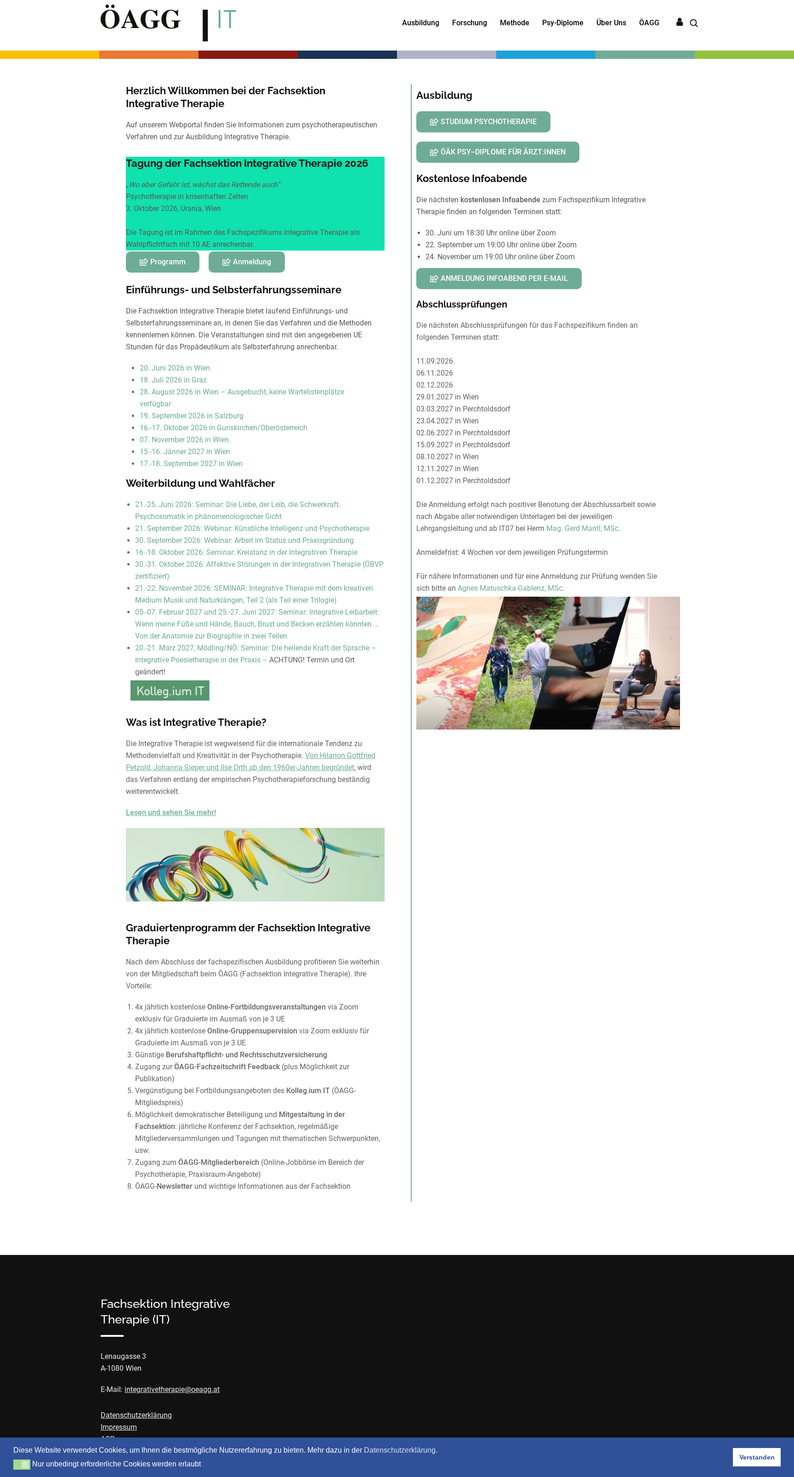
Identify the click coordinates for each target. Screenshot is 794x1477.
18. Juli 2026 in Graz (173, 380)
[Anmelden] (679, 22)
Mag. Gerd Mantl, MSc (582, 528)
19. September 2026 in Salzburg (192, 415)
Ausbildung (420, 22)
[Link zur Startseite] (168, 23)
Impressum (119, 1427)
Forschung (469, 22)
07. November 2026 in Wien (184, 439)
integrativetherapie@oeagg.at (172, 1389)
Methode (514, 22)
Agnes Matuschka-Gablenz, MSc (510, 588)
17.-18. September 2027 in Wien (191, 463)
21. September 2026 (167, 528)
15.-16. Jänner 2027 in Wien (185, 451)
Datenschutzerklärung (136, 1415)
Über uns (611, 22)
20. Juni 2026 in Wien (175, 368)
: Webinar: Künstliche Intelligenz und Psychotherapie (284, 528)
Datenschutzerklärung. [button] (400, 1450)
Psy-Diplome (563, 22)
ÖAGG (649, 22)
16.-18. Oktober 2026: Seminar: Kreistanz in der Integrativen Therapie (246, 552)
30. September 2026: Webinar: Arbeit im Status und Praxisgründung (244, 540)
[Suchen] (690, 23)
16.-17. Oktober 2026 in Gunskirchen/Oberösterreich (223, 427)
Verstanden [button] (757, 1457)
